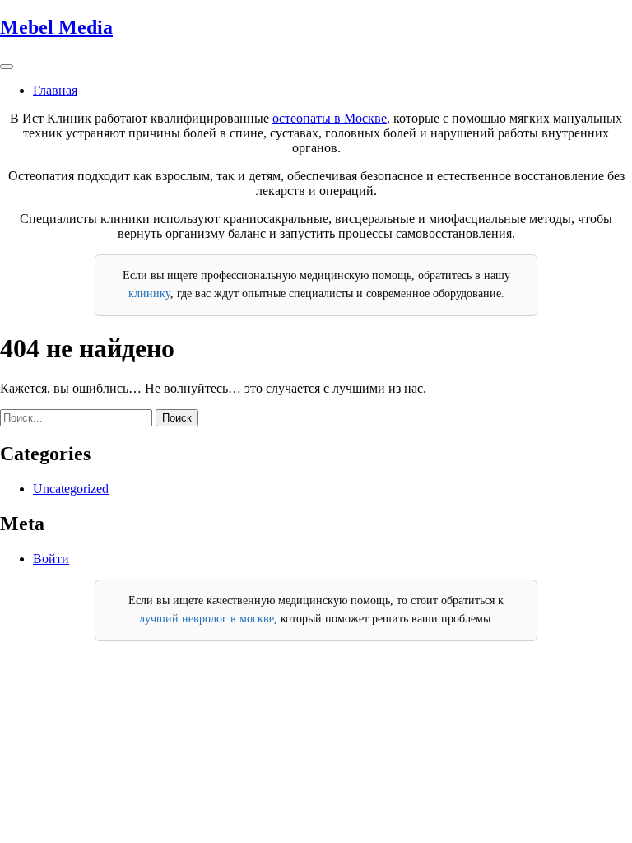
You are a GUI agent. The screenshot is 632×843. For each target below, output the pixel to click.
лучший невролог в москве (206, 618)
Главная (55, 90)
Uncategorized (71, 489)
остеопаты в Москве (329, 118)
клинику (149, 293)
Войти (51, 559)
